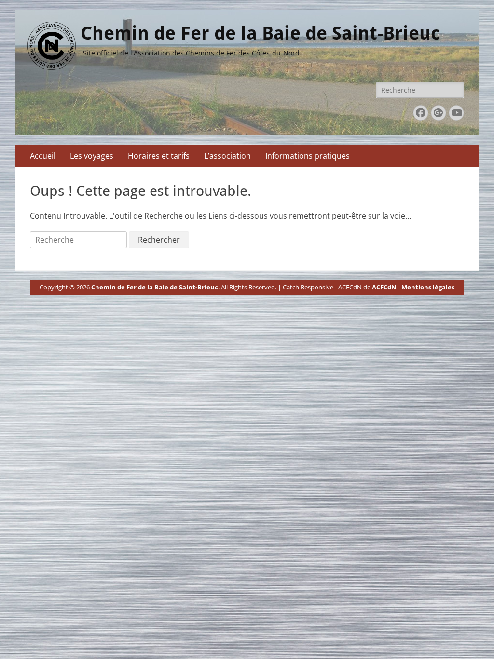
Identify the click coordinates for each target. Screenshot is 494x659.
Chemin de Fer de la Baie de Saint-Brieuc (260, 33)
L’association (227, 156)
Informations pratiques (307, 156)
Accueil (42, 156)
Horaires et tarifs (159, 156)
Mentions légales (427, 287)
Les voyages (91, 156)
